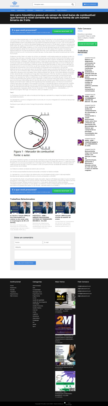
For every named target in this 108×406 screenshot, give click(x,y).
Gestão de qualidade (38, 300)
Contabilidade (37, 289)
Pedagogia (36, 320)
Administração (37, 285)
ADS (34, 287)
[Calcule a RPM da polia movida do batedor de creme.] (65, 208)
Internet (35, 310)
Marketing (36, 316)
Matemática (36, 318)
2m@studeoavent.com (84, 286)
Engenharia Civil (37, 294)
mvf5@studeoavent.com (85, 293)
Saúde (34, 324)
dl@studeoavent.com (84, 296)
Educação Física (37, 292)
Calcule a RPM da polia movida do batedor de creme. (63, 217)
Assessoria (21, 10)
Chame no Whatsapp (62, 31)
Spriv (34, 326)
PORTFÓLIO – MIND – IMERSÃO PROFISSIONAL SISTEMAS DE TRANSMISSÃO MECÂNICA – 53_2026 (42, 218)
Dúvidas (30, 10)
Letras (34, 312)
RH (33, 322)
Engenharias (36, 296)
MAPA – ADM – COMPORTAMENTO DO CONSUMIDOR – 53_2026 (91, 143)
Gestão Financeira (38, 306)
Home (13, 10)
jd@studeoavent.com (84, 288)
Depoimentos (50, 10)
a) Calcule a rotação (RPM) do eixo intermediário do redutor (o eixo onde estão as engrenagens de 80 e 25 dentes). (20, 219)
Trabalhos (39, 10)
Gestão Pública (37, 308)
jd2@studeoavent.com (84, 291)
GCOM (34, 298)
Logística (35, 314)
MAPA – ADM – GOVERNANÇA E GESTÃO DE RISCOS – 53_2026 (91, 99)
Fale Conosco (90, 4)
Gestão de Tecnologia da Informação (40, 303)
